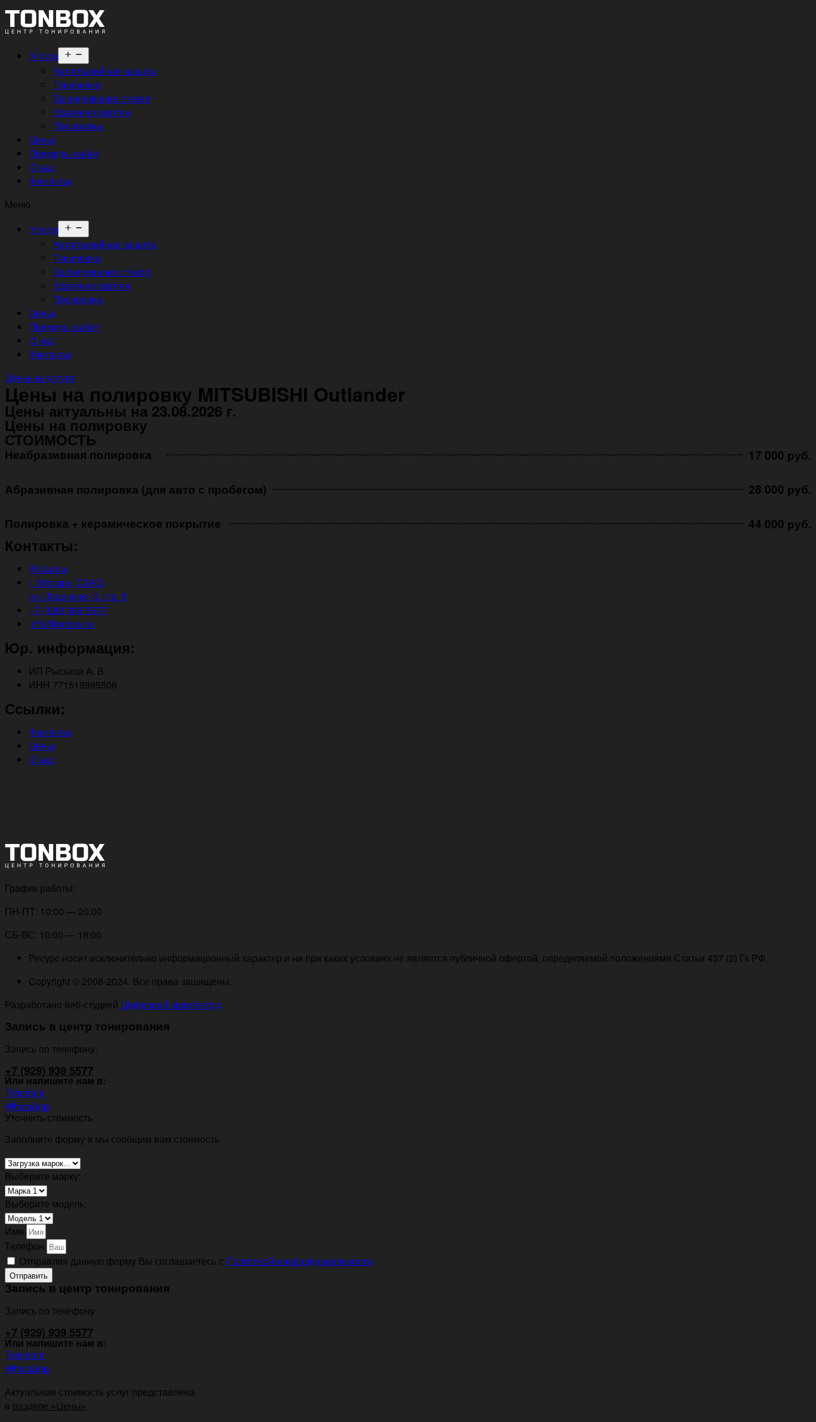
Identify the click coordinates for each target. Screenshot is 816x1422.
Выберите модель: (46, 1203)
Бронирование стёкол (101, 98)
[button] (408, 204)
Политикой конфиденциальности (299, 1261)
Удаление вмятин (91, 112)
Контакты (49, 181)
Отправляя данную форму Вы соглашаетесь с (195, 1261)
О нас (41, 167)
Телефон (26, 1246)
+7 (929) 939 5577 (49, 1070)
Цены (41, 139)
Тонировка (76, 84)
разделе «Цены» (50, 1405)
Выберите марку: (43, 1176)
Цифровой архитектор (169, 1004)
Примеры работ (64, 153)
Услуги (43, 56)
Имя (15, 1231)
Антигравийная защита (104, 71)
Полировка (77, 126)
